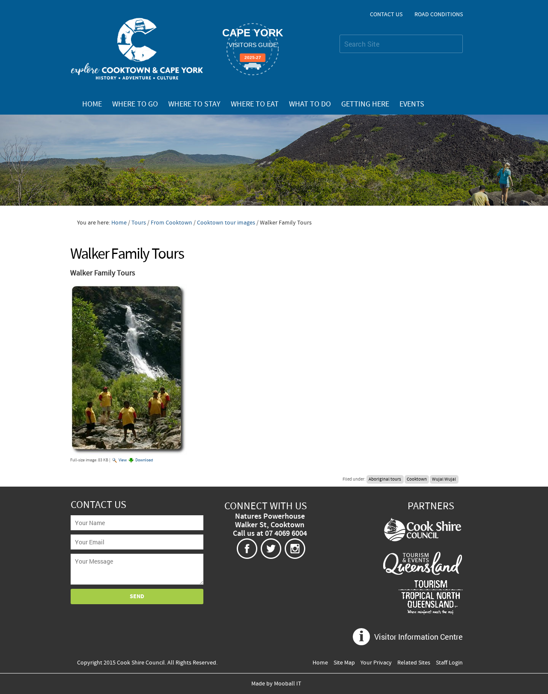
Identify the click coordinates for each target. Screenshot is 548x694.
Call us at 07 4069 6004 (270, 534)
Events (411, 104)
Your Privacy (376, 663)
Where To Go (135, 104)
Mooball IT (287, 684)
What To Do (310, 104)
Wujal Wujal (444, 479)
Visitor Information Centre (418, 637)
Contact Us (386, 14)
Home (92, 104)
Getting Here (365, 104)
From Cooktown (172, 223)
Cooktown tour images (226, 223)
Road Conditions (438, 14)
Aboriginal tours (385, 479)
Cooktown (417, 479)
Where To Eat (255, 104)
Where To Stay (194, 104)
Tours (138, 223)
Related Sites (413, 663)
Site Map (344, 663)
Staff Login (449, 663)
